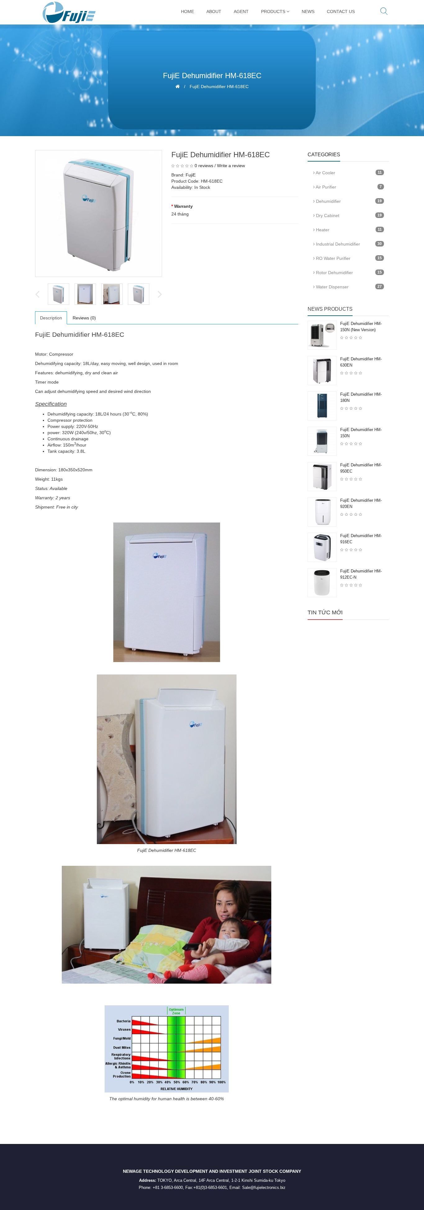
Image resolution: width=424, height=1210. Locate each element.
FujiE (191, 174)
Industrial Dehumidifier (348, 244)
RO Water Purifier (348, 258)
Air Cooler (348, 172)
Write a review (231, 165)
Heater (348, 229)
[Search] (384, 12)
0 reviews (204, 165)
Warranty (183, 206)
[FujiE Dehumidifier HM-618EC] (98, 213)
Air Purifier (348, 187)
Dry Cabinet (348, 215)
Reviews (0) (84, 317)
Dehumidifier (348, 201)
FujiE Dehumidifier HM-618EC (219, 86)
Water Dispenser (348, 286)
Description (51, 317)
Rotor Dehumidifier (348, 272)
